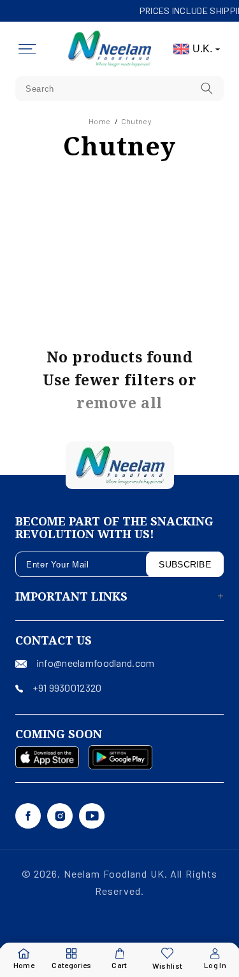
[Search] (207, 88)
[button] (27, 49)
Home (99, 121)
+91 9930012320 (67, 687)
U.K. (202, 48)
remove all (119, 403)
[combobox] (119, 88)
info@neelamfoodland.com (95, 663)
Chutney (136, 121)
